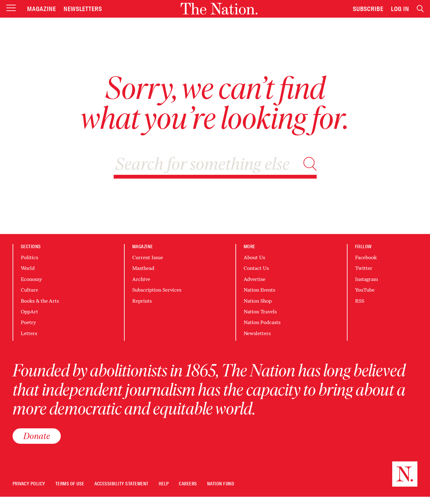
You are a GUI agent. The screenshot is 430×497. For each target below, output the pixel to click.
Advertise (254, 279)
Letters (29, 333)
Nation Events (259, 290)
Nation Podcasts (262, 322)
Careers (188, 484)
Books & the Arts (40, 301)
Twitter (363, 268)
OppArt (29, 312)
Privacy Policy (29, 484)
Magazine (41, 9)
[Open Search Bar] (420, 8)
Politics (29, 257)
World (28, 268)
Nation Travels (260, 312)
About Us (254, 257)
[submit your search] (310, 164)
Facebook (366, 257)
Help (164, 484)
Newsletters (83, 9)
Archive (141, 279)
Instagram (366, 279)
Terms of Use (69, 484)
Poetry (28, 322)
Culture (29, 290)
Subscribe (368, 9)
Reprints (142, 301)
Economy (31, 279)
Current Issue (147, 257)
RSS (359, 301)
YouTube (365, 290)
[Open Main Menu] (11, 8)
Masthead (143, 268)
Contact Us (256, 268)
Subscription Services (156, 290)
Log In (400, 9)
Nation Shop (258, 301)
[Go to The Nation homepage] (219, 8)
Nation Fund (220, 484)
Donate (36, 436)
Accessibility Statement (121, 484)
